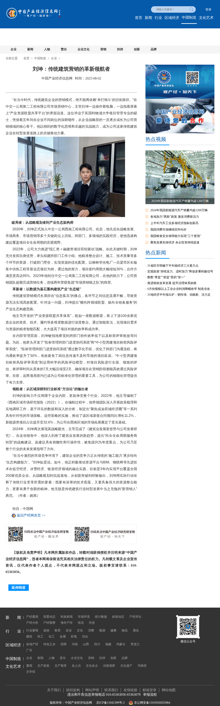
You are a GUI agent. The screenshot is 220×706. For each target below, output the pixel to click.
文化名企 (92, 665)
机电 (74, 636)
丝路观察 (109, 665)
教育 (58, 630)
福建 (108, 644)
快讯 (81, 622)
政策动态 (118, 616)
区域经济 (172, 18)
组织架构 (73, 690)
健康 (113, 630)
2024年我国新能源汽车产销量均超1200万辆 (179, 210)
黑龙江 (135, 644)
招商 (64, 644)
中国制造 (189, 17)
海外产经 (67, 622)
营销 (103, 49)
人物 (47, 49)
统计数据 (101, 616)
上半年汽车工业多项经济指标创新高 (174, 223)
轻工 (40, 636)
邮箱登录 (149, 690)
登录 (208, 9)
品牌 (154, 49)
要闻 (29, 665)
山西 (86, 644)
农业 (69, 630)
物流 (125, 630)
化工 (52, 636)
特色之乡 (49, 644)
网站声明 (92, 690)
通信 (136, 630)
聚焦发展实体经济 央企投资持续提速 (174, 242)
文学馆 (30, 671)
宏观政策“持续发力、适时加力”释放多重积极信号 (180, 271)
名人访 (76, 665)
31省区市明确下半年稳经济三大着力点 (173, 265)
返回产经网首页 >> (31, 515)
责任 (64, 49)
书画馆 (142, 665)
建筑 (29, 636)
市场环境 (84, 616)
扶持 (120, 49)
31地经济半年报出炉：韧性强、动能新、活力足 (179, 294)
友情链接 (130, 690)
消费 (91, 630)
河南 (75, 644)
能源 (102, 630)
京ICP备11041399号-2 (110, 702)
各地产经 (32, 644)
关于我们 (54, 690)
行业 (158, 18)
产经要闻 (32, 616)
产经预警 (49, 622)
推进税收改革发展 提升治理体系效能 (171, 283)
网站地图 (169, 690)
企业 (14, 49)
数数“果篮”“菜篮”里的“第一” (166, 277)
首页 (138, 18)
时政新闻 (67, 616)
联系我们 (111, 690)
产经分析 (32, 622)
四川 (97, 644)
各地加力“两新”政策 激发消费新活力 (174, 216)
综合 (85, 636)
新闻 (148, 18)
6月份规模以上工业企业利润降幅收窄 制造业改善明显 (180, 288)
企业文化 (84, 49)
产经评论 (135, 616)
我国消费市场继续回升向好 (168, 229)
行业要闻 (32, 630)
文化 (80, 630)
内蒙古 (120, 644)
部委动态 (49, 616)
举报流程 (150, 694)
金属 (63, 636)
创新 (137, 49)
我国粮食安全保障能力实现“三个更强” (175, 236)
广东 (29, 650)
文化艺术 (206, 18)
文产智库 (61, 665)
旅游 (46, 630)
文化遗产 (126, 665)
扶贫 (92, 622)
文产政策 (43, 665)
